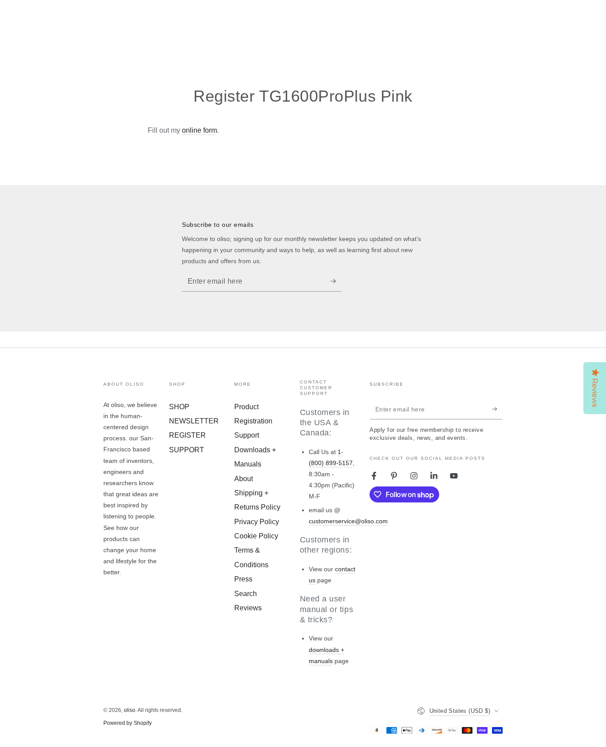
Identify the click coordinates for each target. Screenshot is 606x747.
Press (243, 579)
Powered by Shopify (127, 723)
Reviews (248, 608)
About (243, 478)
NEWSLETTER (194, 421)
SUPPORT (186, 450)
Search (245, 593)
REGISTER (187, 435)
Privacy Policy (256, 522)
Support (246, 435)
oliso (129, 710)
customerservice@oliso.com (348, 521)
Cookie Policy (256, 536)
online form (199, 130)
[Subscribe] (336, 281)
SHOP (179, 407)
